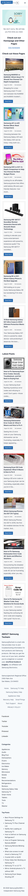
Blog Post (5, 755)
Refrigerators (6, 783)
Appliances (6, 749)
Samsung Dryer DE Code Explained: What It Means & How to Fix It (13, 469)
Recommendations (9, 780)
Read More (8, 101)
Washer (4, 806)
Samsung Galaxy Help (14, 692)
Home (6, 688)
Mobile (4, 775)
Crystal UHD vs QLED (13, 857)
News (4, 778)
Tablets (4, 797)
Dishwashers (6, 758)
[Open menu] (25, 3)
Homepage (9, 41)
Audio (4, 752)
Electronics (6, 763)
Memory (5, 769)
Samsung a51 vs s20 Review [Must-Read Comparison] (12, 125)
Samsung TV (6, 792)
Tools (4, 800)
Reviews (5, 786)
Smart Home (6, 795)
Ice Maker (5, 766)
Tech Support (11, 703)
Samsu (7, 866)
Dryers (4, 761)
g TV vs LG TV (16, 866)
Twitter (4, 721)
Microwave (6, 772)
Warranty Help (8, 700)
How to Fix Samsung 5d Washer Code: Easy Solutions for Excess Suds (14, 601)
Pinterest (5, 731)
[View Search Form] (17, 3)
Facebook (5, 716)
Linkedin (5, 736)
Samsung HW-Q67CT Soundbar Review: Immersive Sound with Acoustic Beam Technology (12, 224)
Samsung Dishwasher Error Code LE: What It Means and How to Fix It (13, 423)
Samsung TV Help (17, 688)
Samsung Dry (10, 874)
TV (3, 803)
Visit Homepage (14, 48)
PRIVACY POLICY (14, 707)
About (20, 703)
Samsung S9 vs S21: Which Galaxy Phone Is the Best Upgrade (12, 278)
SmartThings (20, 700)
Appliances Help (14, 696)
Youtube (5, 726)
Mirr (6, 868)
